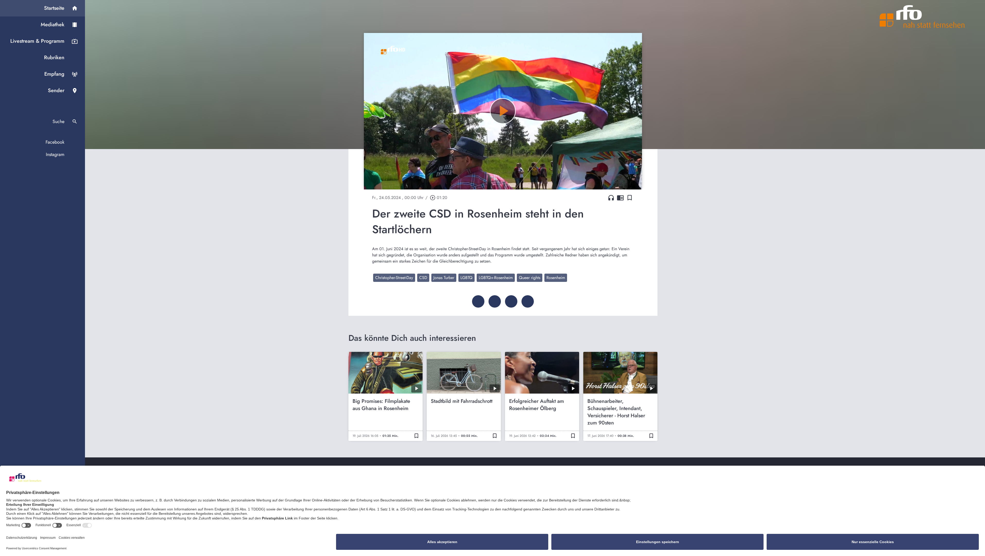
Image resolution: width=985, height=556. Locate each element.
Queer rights (529, 278)
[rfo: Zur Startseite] (922, 16)
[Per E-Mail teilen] (527, 301)
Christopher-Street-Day (394, 278)
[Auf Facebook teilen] (478, 301)
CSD (423, 278)
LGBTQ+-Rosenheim (496, 278)
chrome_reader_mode (620, 197)
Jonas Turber (443, 278)
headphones (611, 197)
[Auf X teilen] (495, 301)
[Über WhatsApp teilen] (511, 301)
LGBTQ (466, 278)
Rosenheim (555, 278)
